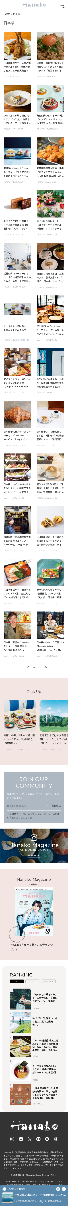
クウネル (58, 1182)
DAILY (17, 981)
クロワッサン (40, 1182)
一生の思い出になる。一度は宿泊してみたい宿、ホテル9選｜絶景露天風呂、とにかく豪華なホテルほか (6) (40, 1195)
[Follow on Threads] (55, 1139)
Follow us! (34, 855)
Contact (17, 1168)
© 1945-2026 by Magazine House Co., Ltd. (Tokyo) (34, 1175)
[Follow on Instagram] (12, 1139)
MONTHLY (48, 981)
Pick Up (34, 692)
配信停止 (56, 805)
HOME (7, 14)
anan (8, 1182)
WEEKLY (32, 981)
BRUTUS (16, 1182)
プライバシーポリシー (41, 814)
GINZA (50, 1182)
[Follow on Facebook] (21, 1139)
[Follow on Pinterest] (38, 1139)
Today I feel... (17, 1189)
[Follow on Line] (47, 1139)
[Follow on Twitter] (29, 1139)
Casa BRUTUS (27, 1182)
